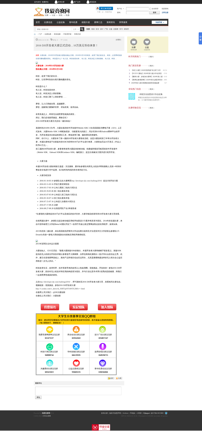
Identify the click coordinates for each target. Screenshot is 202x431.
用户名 (119, 9)
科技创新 (57, 34)
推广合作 (77, 2)
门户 (40, 34)
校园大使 (86, 22)
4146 (165, 77)
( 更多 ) (151, 57)
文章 (74, 29)
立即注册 (165, 12)
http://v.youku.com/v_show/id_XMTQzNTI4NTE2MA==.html (60, 289)
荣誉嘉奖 (123, 22)
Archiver (125, 413)
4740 (165, 73)
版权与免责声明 (115, 413)
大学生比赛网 (46, 416)
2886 (165, 80)
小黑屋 (139, 413)
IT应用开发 (67, 34)
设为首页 (37, 2)
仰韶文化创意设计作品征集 (151, 94)
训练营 (126, 29)
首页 (38, 22)
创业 (93, 29)
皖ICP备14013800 (157, 413)
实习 (121, 29)
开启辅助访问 (151, 2)
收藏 (119, 378)
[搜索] (82, 29)
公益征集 (61, 22)
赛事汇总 (98, 22)
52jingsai (146, 413)
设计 (101, 29)
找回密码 (165, 9)
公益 (110, 29)
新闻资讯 (111, 22)
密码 (118, 12)
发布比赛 (61, 2)
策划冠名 (93, 2)
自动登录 (155, 9)
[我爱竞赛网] (51, 17)
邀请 (112, 378)
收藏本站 (45, 2)
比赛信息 (48, 22)
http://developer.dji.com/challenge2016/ (86, 181)
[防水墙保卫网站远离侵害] (166, 413)
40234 (165, 70)
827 (165, 83)
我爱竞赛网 (35, 34)
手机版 (132, 413)
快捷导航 (159, 22)
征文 (97, 29)
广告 (106, 29)
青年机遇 (73, 22)
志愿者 (115, 29)
